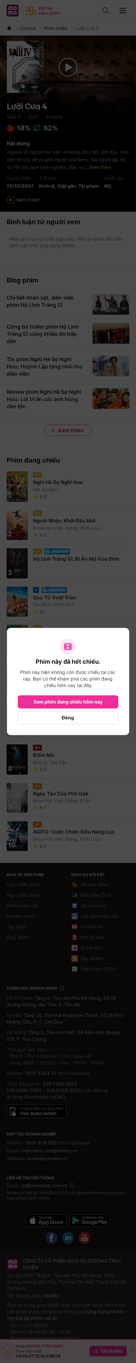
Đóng (68, 717)
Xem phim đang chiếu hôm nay (68, 702)
